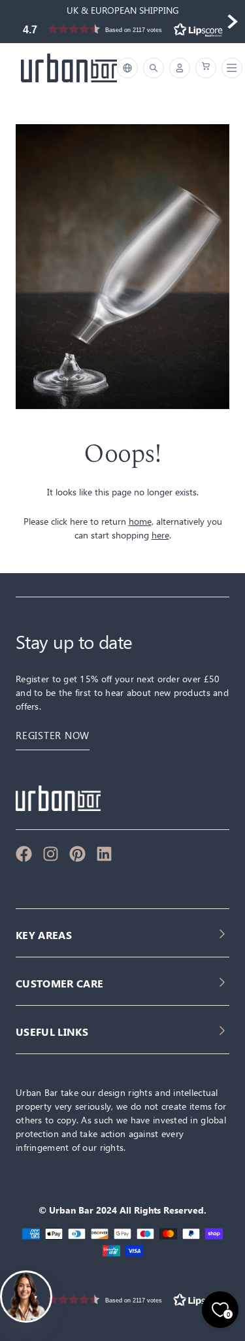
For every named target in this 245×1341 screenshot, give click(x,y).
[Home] (69, 68)
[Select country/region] (127, 68)
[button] (122, 29)
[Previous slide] (13, 21)
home (140, 521)
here (160, 534)
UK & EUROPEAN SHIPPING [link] (123, 10)
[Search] (153, 68)
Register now (53, 735)
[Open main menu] (229, 68)
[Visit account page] (179, 68)
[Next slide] (232, 21)
